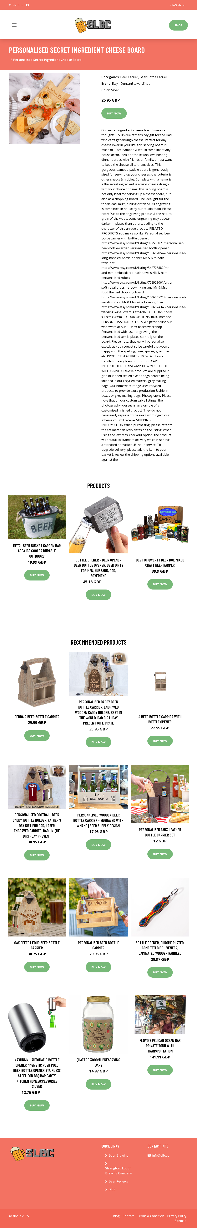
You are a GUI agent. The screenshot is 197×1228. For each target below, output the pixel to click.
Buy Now (114, 113)
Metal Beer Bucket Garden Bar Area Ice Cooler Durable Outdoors (37, 550)
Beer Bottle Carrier (153, 77)
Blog (112, 1189)
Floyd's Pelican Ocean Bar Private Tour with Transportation (160, 1045)
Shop (178, 25)
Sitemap (180, 1221)
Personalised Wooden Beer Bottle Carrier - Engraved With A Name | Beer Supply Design (98, 820)
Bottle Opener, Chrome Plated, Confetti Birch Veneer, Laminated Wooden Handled (160, 948)
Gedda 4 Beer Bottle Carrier (36, 716)
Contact (128, 1216)
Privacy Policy (176, 1216)
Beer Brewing (119, 1155)
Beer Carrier (129, 77)
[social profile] (27, 5)
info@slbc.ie (177, 5)
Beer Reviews (118, 1181)
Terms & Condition (150, 1216)
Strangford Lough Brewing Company (118, 1170)
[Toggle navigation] (14, 25)
